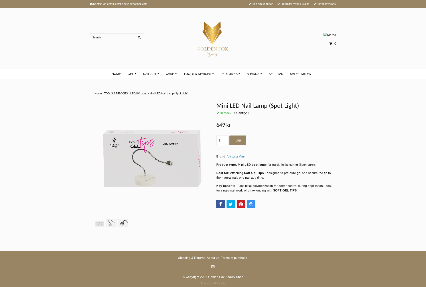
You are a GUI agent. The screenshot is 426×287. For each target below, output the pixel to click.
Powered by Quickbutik (213, 283)
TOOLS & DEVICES (197, 74)
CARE (170, 74)
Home (99, 93)
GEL (131, 74)
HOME (116, 74)
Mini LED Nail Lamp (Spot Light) (169, 93)
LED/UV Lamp (140, 93)
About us (213, 257)
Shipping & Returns (191, 257)
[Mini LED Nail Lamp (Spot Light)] (152, 160)
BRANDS (253, 74)
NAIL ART (150, 74)
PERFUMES (229, 74)
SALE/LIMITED (300, 74)
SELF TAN (276, 74)
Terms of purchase (234, 257)
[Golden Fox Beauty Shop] (213, 39)
